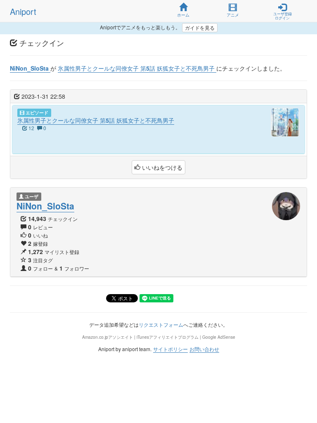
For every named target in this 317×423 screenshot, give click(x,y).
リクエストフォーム (161, 324)
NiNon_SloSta (45, 206)
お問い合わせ (204, 348)
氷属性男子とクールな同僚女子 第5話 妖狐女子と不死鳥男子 (95, 120)
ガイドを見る (200, 27)
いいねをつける (161, 167)
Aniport (23, 11)
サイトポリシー (170, 348)
